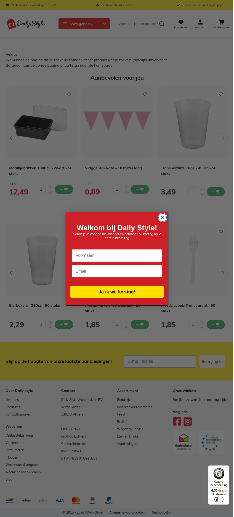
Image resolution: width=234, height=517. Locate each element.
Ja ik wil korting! (117, 291)
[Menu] (226, 468)
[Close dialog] (163, 217)
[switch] (218, 499)
